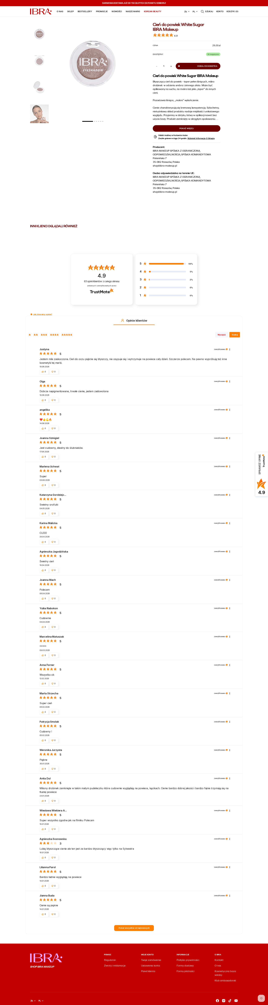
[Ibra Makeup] (41, 11)
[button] (207, 11)
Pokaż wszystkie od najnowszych (134, 928)
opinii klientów (102, 281)
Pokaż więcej (186, 128)
